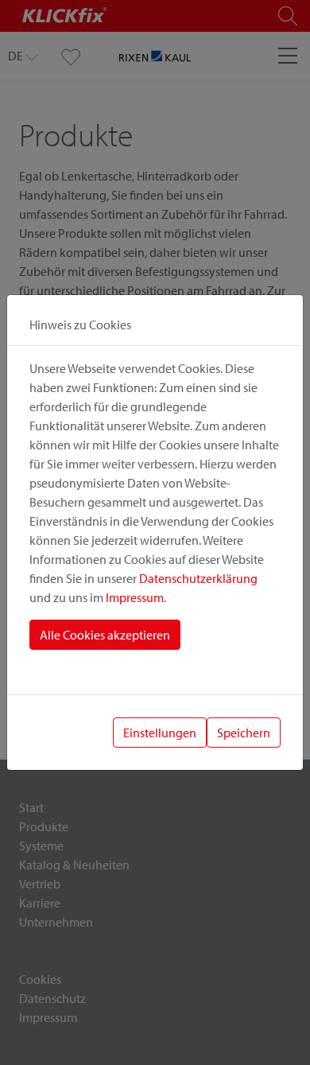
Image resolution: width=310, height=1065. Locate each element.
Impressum (135, 597)
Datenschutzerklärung (198, 578)
